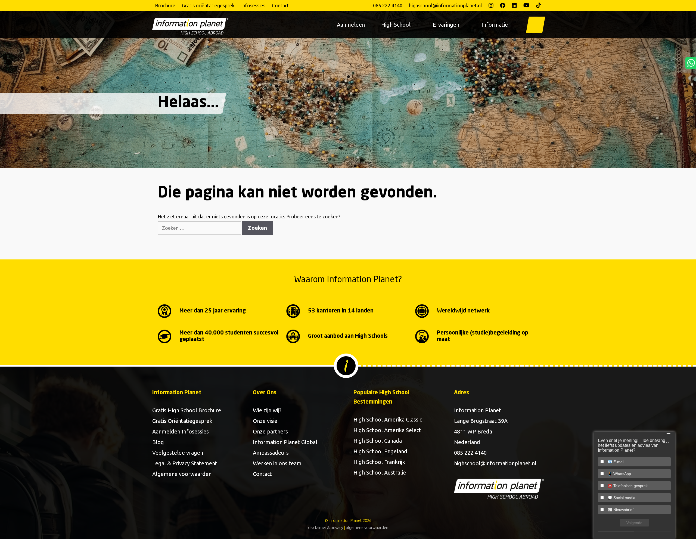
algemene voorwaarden (367, 527)
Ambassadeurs (271, 453)
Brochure (165, 5)
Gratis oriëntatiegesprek (208, 5)
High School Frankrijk (379, 462)
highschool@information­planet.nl (495, 463)
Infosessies (253, 5)
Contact (280, 5)
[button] (535, 25)
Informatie (494, 24)
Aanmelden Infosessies (180, 431)
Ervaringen (446, 24)
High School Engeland (380, 451)
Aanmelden (351, 24)
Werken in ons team (277, 463)
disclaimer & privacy (325, 527)
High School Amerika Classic (387, 419)
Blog (158, 442)
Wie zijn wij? (267, 410)
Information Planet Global (285, 442)
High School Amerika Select (387, 430)
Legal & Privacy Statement (184, 463)
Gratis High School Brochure (186, 410)
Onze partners (270, 431)
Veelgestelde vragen (177, 453)
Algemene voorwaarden (182, 474)
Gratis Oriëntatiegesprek (182, 421)
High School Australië (379, 472)
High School (396, 24)
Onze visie (265, 421)
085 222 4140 (387, 5)
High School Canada (377, 441)
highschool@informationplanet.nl (445, 5)
